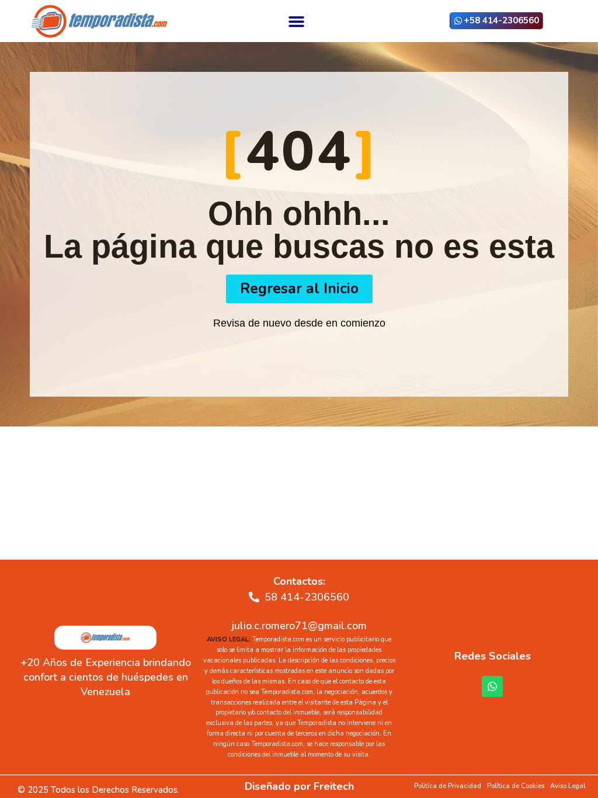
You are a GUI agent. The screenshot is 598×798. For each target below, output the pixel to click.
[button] (297, 21)
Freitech (334, 786)
